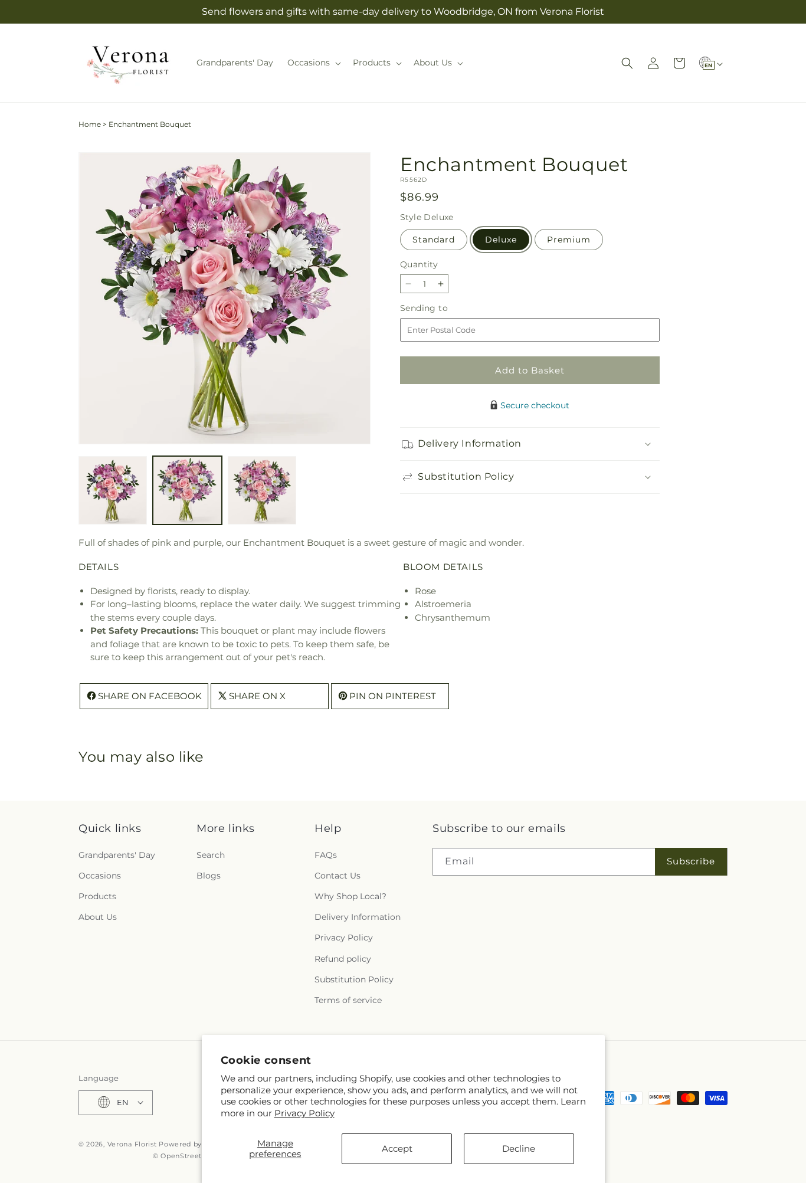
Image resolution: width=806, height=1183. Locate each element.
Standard (433, 239)
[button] (313, 62)
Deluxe (501, 239)
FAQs (325, 854)
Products (97, 896)
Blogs (208, 875)
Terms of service (348, 1000)
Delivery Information (357, 917)
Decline (518, 1148)
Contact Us (337, 875)
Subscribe (691, 861)
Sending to (441, 308)
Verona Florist (132, 1143)
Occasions (99, 875)
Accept (397, 1148)
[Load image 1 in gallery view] (112, 490)
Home (89, 124)
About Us (97, 917)
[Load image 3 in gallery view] (262, 490)
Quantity (419, 264)
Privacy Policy (304, 1113)
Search (210, 854)
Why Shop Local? (350, 896)
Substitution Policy (354, 979)
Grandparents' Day (116, 854)
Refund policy (342, 958)
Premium (569, 239)
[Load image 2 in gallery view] (187, 490)
